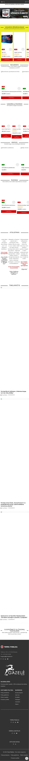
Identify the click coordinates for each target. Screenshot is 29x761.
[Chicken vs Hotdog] (17, 118)
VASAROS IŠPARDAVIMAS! (14, 27)
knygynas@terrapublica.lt (6, 656)
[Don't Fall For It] (6, 118)
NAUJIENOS (14, 65)
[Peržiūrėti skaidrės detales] (14, 13)
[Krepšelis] (26, 2)
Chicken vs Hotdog (17, 129)
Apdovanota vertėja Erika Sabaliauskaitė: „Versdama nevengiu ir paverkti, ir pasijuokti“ (14, 616)
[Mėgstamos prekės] (14, 49)
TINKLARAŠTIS (14, 285)
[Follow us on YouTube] (7, 659)
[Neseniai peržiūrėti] (26, 758)
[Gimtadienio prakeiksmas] (10, 156)
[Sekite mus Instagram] (3, 659)
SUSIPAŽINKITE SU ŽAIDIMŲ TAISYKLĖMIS (14, 630)
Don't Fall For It (6, 129)
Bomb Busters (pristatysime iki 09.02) (12, 91)
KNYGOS (14, 142)
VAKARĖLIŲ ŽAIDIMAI (14, 104)
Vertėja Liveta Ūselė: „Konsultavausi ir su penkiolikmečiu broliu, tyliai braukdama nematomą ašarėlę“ (13, 504)
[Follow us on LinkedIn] (5, 659)
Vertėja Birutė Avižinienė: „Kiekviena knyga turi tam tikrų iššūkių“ (13, 392)
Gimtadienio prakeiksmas (8, 167)
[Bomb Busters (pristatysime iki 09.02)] (11, 80)
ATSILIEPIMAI (14, 232)
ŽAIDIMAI (14, 180)
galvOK (4, 52)
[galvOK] (9, 41)
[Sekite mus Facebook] (13, 744)
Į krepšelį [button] (9, 59)
